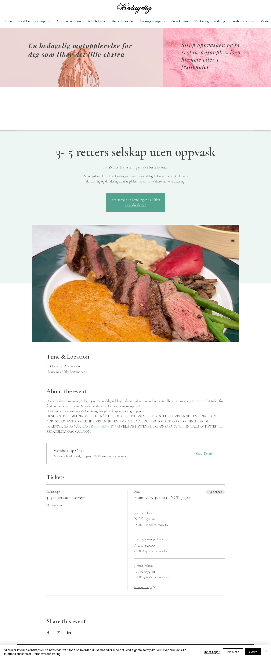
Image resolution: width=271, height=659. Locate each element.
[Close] (265, 652)
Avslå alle (233, 652)
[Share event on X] (59, 632)
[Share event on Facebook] (48, 632)
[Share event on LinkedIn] (69, 632)
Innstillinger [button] (212, 652)
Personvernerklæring (47, 654)
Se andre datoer (135, 205)
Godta (253, 652)
